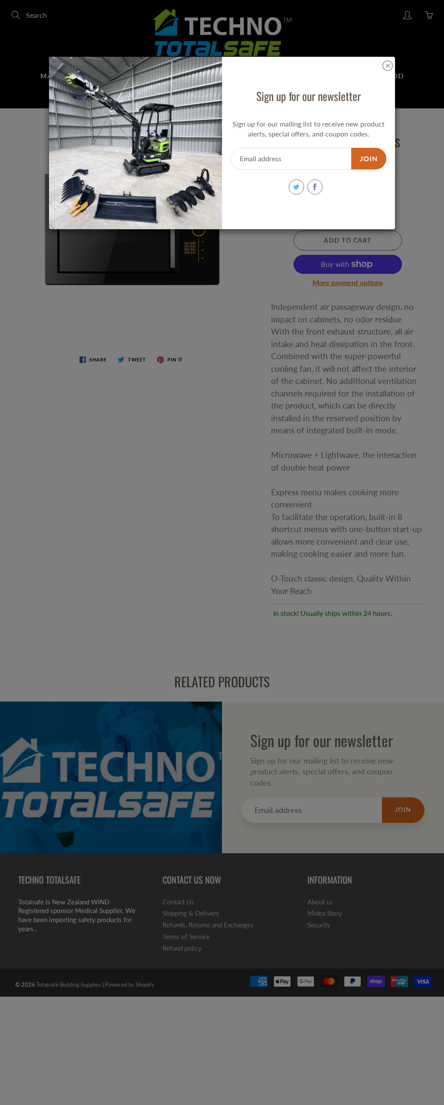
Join (369, 158)
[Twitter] (296, 187)
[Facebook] (315, 187)
